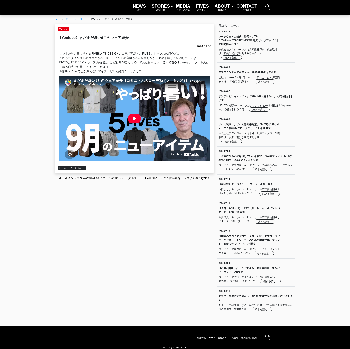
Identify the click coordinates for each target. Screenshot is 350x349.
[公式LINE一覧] (276, 7)
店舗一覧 (201, 337)
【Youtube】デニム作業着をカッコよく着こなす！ (177, 178)
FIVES (202, 7)
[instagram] (284, 7)
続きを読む (231, 57)
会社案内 (222, 337)
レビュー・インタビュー (71, 167)
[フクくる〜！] (266, 7)
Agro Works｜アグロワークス (64, 7)
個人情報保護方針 (250, 337)
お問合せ (234, 337)
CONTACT (246, 7)
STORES (161, 7)
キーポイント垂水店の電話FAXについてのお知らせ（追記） (98, 178)
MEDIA (183, 7)
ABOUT (222, 7)
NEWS (139, 7)
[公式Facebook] (291, 7)
